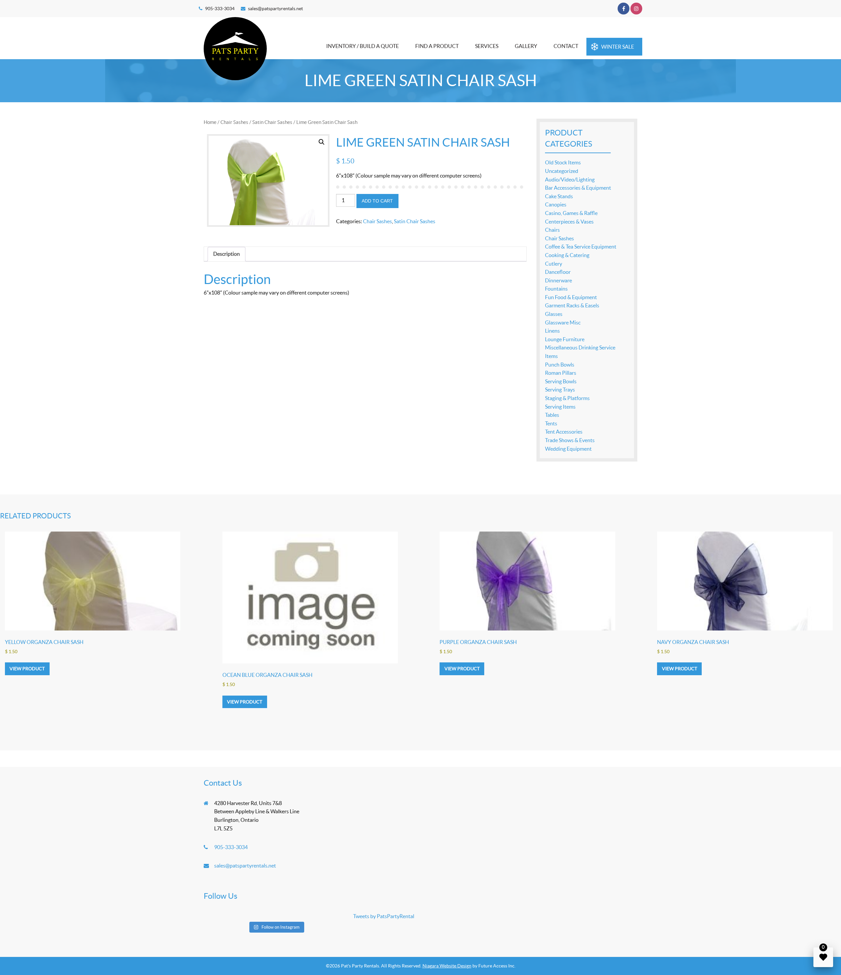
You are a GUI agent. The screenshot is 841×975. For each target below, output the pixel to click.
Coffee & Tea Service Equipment (580, 247)
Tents (551, 423)
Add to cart (377, 200)
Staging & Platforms (567, 398)
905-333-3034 (220, 8)
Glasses (553, 314)
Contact (566, 46)
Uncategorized (561, 171)
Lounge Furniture (564, 339)
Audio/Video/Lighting (570, 179)
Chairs (552, 230)
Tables (552, 415)
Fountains (556, 289)
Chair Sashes (234, 122)
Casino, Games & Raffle (571, 213)
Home (210, 122)
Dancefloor (558, 272)
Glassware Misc (562, 322)
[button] (322, 142)
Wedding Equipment (568, 449)
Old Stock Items (563, 162)
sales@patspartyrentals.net (275, 8)
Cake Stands (559, 196)
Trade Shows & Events (570, 440)
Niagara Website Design (446, 965)
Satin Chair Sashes (272, 122)
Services (486, 46)
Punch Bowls (559, 365)
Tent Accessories (563, 432)
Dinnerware (558, 280)
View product (27, 668)
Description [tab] (226, 254)
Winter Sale (617, 47)
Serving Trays (560, 389)
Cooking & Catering (567, 255)
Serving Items (560, 407)
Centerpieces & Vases (569, 222)
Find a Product (437, 46)
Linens (552, 331)
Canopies (555, 204)
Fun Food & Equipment (571, 297)
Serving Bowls (561, 381)
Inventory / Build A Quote (362, 46)
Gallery (526, 46)
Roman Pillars (560, 373)
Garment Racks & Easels (572, 305)
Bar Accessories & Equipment (578, 188)
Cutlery (553, 264)
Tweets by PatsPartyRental (383, 916)
